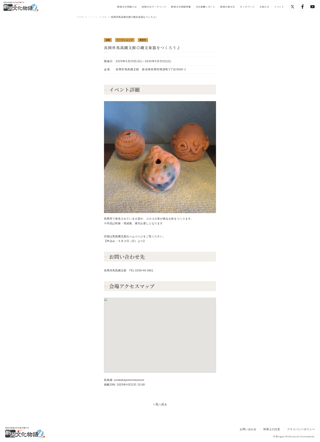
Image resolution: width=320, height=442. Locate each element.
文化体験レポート (205, 6)
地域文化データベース (154, 6)
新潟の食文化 (227, 6)
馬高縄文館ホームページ (127, 236)
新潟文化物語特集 (181, 6)
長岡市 (143, 40)
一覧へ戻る (160, 404)
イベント (279, 6)
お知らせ (264, 6)
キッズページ (247, 6)
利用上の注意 (271, 429)
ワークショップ (125, 40)
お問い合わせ (248, 429)
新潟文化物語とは (127, 6)
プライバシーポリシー (301, 429)
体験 (108, 40)
